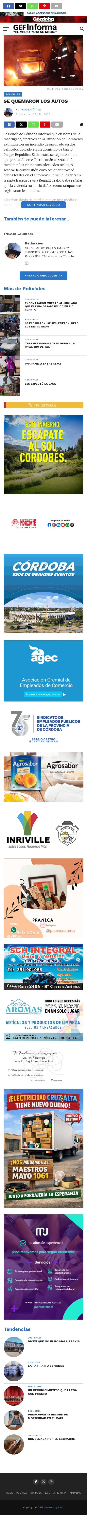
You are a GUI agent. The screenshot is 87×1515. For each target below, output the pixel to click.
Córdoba (35, 1493)
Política (21, 1493)
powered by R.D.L (54, 1507)
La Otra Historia (55, 1493)
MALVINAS (75, 1493)
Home (9, 1493)
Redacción (29, 109)
